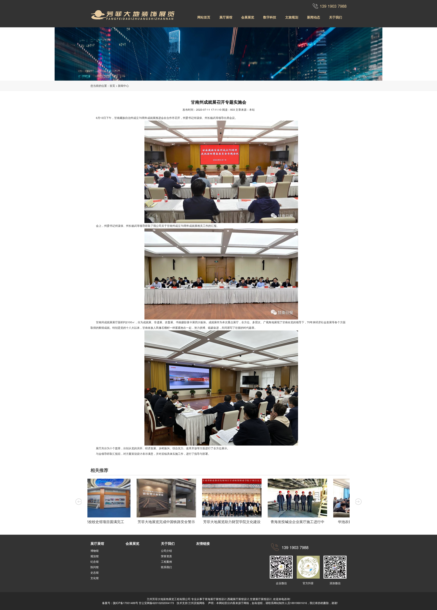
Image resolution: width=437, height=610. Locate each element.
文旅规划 (291, 17)
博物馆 (94, 551)
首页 (112, 86)
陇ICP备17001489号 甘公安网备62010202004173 (143, 603)
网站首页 (203, 17)
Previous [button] (78, 501)
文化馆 (94, 578)
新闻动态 (313, 17)
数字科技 (269, 17)
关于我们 (335, 17)
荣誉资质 (166, 556)
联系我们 (166, 567)
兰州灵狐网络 (196, 603)
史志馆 (94, 572)
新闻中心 (123, 86)
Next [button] (358, 501)
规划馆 (94, 556)
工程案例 (166, 562)
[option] (120, 502)
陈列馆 (94, 567)
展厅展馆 (225, 17)
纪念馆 (94, 562)
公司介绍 (166, 551)
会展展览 (247, 17)
